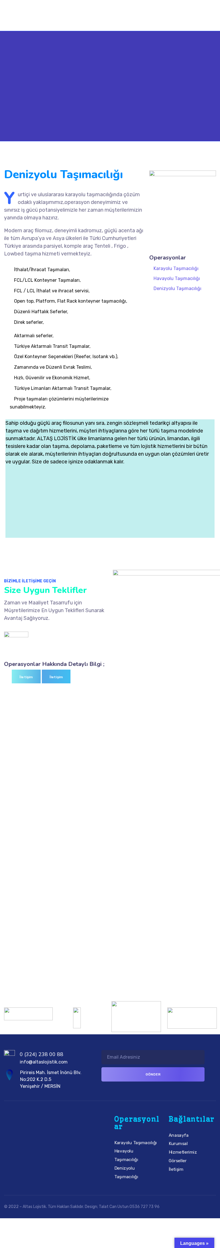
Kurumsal (178, 1143)
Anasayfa (178, 1135)
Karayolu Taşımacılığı (176, 268)
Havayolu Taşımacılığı (177, 278)
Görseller (178, 1160)
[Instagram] (45, 1141)
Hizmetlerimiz (183, 1152)
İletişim (176, 1169)
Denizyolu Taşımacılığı (177, 288)
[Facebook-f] (28, 1141)
